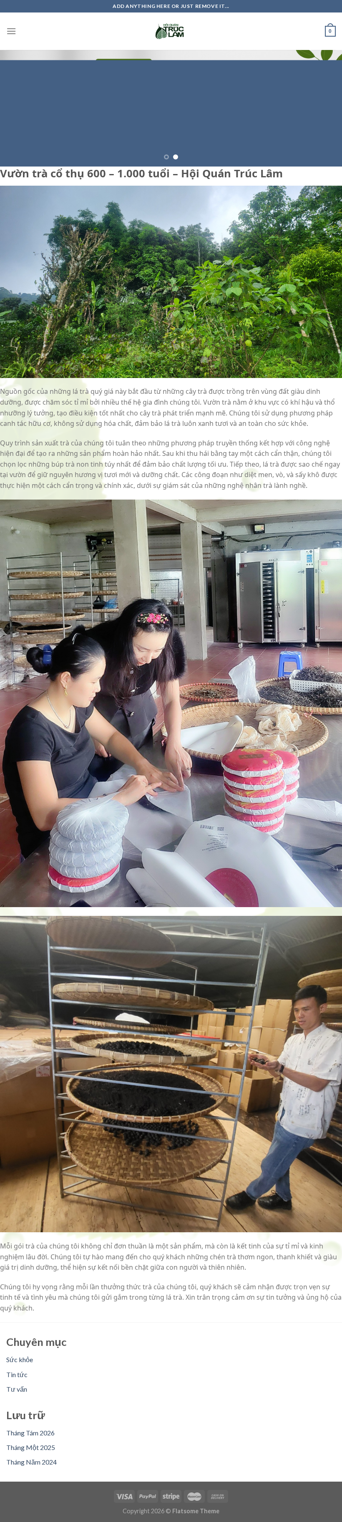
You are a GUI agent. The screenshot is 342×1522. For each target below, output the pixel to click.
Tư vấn (16, 1389)
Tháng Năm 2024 (31, 1462)
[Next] (324, 108)
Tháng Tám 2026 (30, 1433)
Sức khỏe (19, 1359)
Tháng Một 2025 (30, 1447)
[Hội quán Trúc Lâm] (171, 31)
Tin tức (17, 1374)
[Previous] (17, 108)
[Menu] (11, 31)
